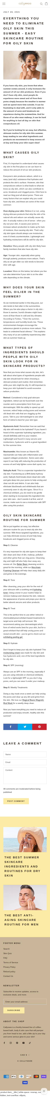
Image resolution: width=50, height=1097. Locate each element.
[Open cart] (46, 3)
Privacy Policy (9, 967)
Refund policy (9, 971)
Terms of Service (10, 962)
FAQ (5, 958)
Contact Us (8, 976)
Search (6, 949)
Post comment (16, 801)
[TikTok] (30, 1042)
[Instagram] (11, 1042)
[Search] (41, 3)
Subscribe (13, 1010)
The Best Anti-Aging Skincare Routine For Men (21, 920)
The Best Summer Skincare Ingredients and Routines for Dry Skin (22, 866)
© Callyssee (24, 1061)
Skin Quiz (7, 953)
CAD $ (23, 1055)
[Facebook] (4, 1042)
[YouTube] (23, 1042)
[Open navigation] (3, 4)
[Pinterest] (17, 1042)
